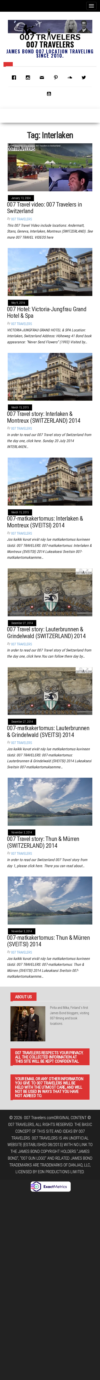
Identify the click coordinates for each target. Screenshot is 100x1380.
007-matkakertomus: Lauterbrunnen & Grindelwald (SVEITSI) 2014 (48, 731)
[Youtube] (50, 94)
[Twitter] (85, 77)
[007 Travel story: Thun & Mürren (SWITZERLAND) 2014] (50, 801)
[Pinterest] (57, 77)
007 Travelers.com (39, 1117)
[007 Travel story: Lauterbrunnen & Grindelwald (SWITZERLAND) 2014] (50, 591)
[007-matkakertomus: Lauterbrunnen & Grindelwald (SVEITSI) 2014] (50, 690)
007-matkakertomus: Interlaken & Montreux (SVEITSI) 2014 (45, 522)
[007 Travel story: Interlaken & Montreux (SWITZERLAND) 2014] (50, 376)
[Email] (43, 77)
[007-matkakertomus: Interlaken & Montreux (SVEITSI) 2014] (50, 481)
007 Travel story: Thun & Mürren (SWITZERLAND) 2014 (43, 842)
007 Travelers (50, 44)
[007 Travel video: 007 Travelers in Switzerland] (50, 166)
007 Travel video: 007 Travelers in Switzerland (44, 208)
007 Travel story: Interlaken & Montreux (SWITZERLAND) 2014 (43, 417)
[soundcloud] (71, 77)
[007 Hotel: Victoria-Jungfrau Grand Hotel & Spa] (50, 271)
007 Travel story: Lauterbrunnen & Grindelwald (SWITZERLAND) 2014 (46, 633)
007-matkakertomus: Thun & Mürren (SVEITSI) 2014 (48, 941)
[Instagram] (29, 77)
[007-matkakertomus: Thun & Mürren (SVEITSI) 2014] (50, 900)
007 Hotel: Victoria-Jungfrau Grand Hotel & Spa (46, 312)
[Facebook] (15, 77)
